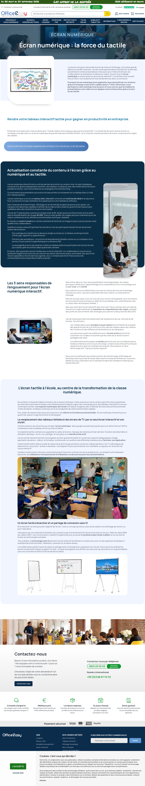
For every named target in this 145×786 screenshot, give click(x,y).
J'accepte (18, 766)
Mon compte (124, 13)
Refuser (43, 780)
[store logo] (14, 14)
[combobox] (71, 13)
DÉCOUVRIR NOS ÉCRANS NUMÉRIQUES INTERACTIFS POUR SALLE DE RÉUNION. (46, 146)
